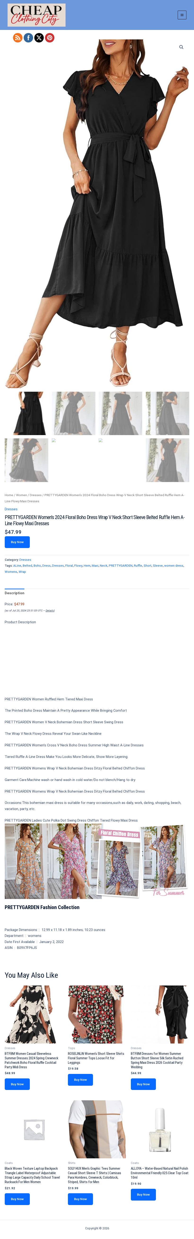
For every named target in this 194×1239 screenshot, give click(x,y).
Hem (87, 565)
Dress (46, 565)
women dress (173, 565)
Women (21, 495)
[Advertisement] (97, 662)
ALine (17, 565)
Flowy (78, 565)
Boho (37, 565)
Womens (11, 572)
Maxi (95, 565)
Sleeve (158, 565)
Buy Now (17, 542)
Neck (103, 565)
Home (9, 495)
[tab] (14, 593)
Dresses (36, 495)
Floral (69, 565)
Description (14, 593)
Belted (27, 565)
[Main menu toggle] (182, 15)
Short (147, 565)
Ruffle (138, 565)
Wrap (22, 572)
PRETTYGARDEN (120, 565)
